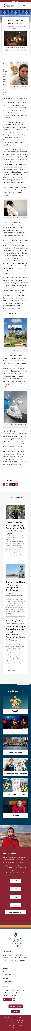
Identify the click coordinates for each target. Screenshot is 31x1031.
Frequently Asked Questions (15, 773)
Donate (15, 1011)
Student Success (17, 595)
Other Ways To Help (15, 912)
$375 (15, 889)
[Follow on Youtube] (14, 999)
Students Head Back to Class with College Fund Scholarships (15, 586)
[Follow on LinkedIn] (10, 999)
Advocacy (15, 732)
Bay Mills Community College (14, 644)
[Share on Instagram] (16, 484)
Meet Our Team (15, 753)
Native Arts (20, 26)
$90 (15, 905)
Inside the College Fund (12, 535)
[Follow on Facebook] (4, 999)
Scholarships (9, 595)
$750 (15, 881)
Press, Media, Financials (15, 794)
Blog (17, 23)
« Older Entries (11, 670)
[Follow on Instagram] (7, 999)
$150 (15, 897)
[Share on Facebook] (10, 484)
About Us (15, 711)
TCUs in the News (16, 646)
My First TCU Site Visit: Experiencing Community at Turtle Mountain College (15, 526)
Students (8, 597)
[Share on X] (13, 484)
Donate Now (15, 1)
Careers (15, 815)
